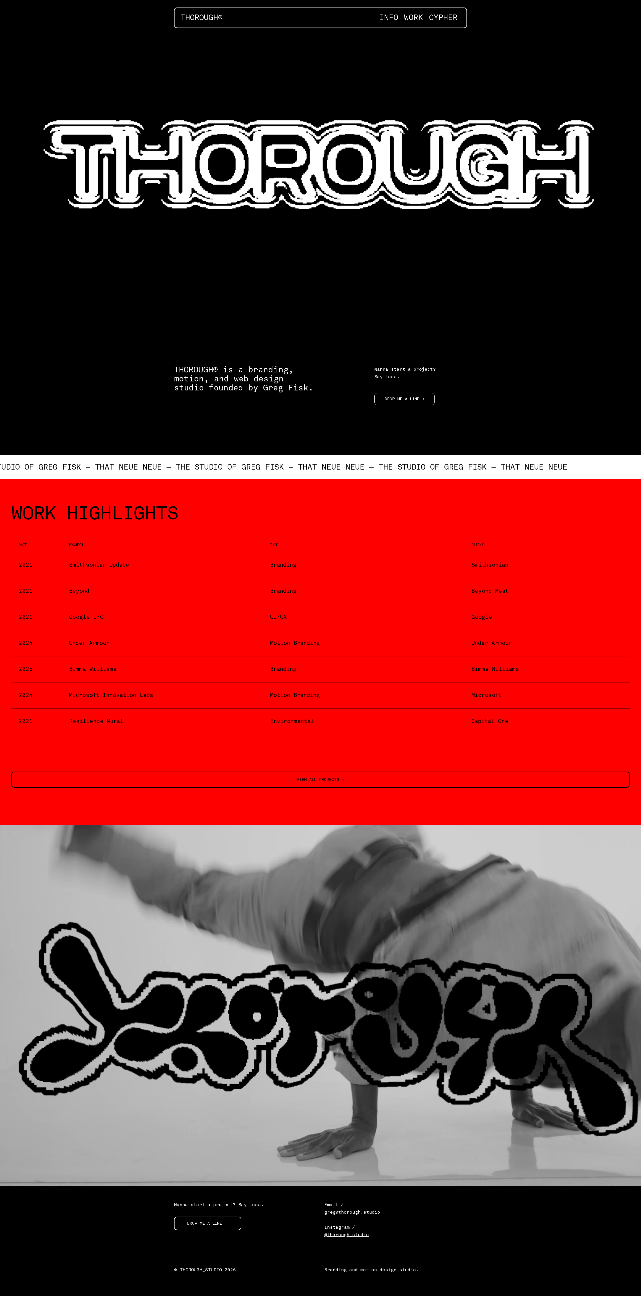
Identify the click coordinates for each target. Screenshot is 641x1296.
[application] (320, 191)
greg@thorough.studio (352, 1212)
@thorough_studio (346, 1234)
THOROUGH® (202, 18)
